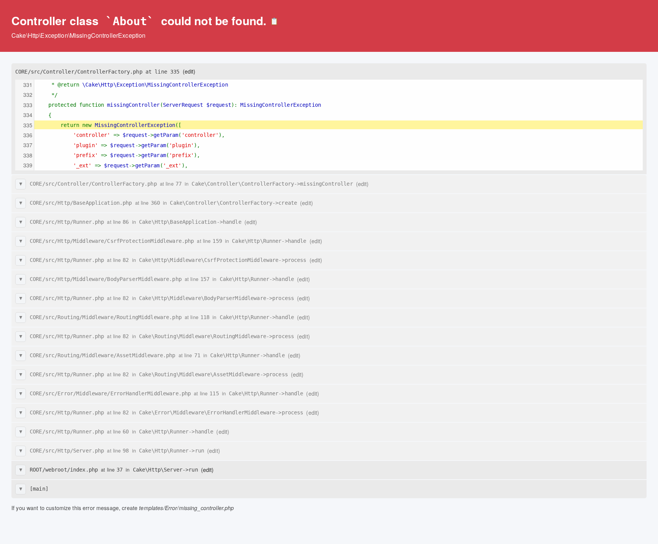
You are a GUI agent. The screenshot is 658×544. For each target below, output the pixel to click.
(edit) (189, 71)
